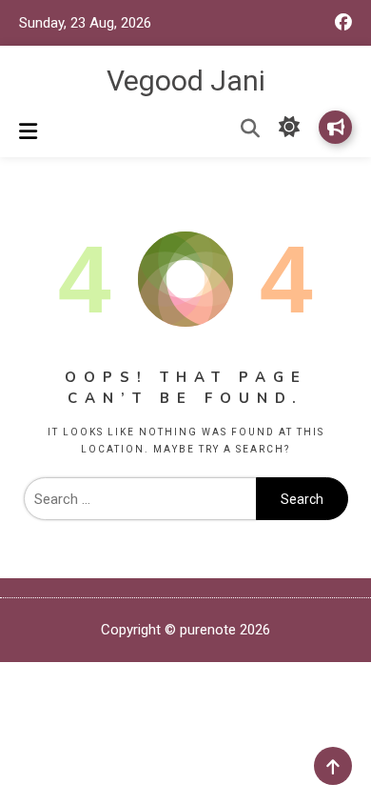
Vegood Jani (186, 80)
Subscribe (335, 127)
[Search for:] (140, 499)
